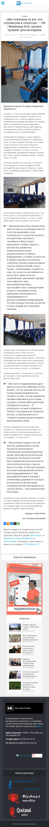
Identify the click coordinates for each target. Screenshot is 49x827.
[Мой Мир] (11, 523)
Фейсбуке (27, 538)
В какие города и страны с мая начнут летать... (31, 627)
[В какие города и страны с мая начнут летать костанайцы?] (16, 628)
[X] (15, 523)
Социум (24, 16)
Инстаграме (10, 541)
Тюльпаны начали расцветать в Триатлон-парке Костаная (30, 686)
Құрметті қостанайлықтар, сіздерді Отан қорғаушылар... (29, 662)
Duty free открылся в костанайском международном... (31, 674)
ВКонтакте (36, 535)
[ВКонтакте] (5, 523)
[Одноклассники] (8, 523)
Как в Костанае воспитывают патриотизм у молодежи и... (29, 649)
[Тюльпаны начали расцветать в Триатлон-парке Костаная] (16, 686)
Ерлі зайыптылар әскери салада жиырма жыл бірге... (31, 637)
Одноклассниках (12, 538)
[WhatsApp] (18, 523)
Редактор (34, 35)
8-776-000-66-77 (31, 544)
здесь (39, 726)
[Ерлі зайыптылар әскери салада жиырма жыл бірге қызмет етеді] (16, 638)
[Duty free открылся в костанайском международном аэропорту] (16, 675)
